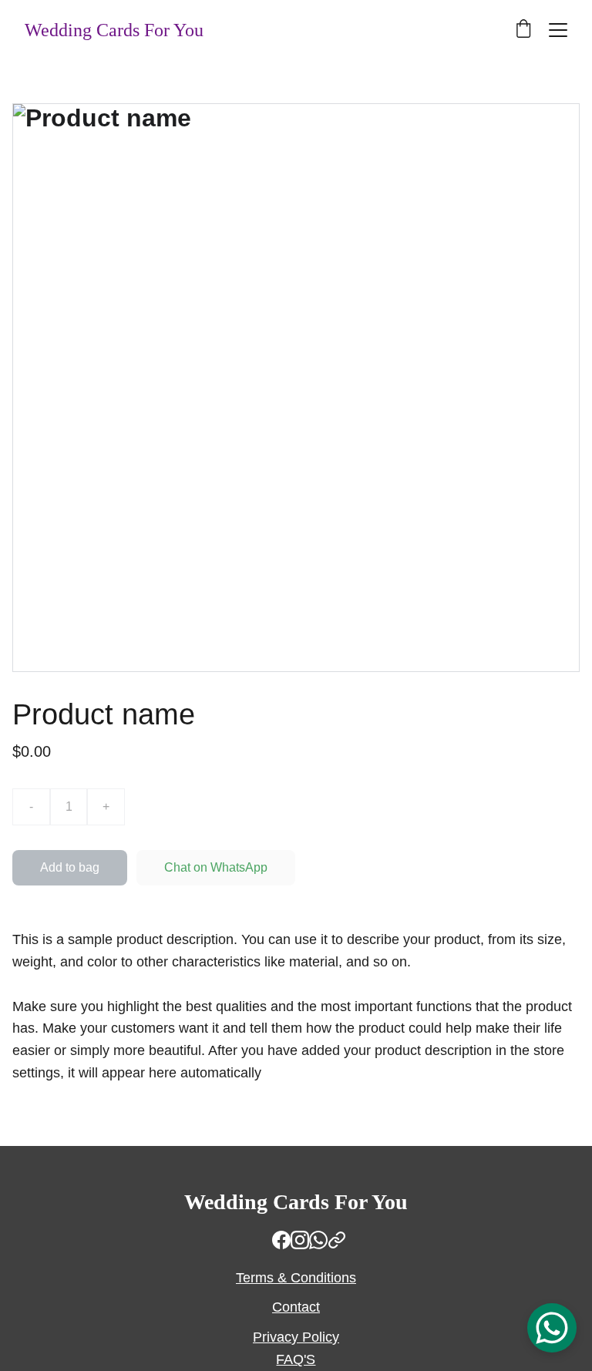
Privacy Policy (296, 1337)
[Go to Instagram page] (300, 1240)
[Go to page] (337, 1240)
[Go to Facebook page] (281, 1240)
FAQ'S (295, 1359)
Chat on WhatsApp (215, 867)
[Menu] (558, 30)
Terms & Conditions (296, 1277)
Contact (296, 1307)
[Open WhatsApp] (552, 1328)
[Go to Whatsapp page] (318, 1240)
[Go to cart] (523, 30)
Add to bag (69, 867)
